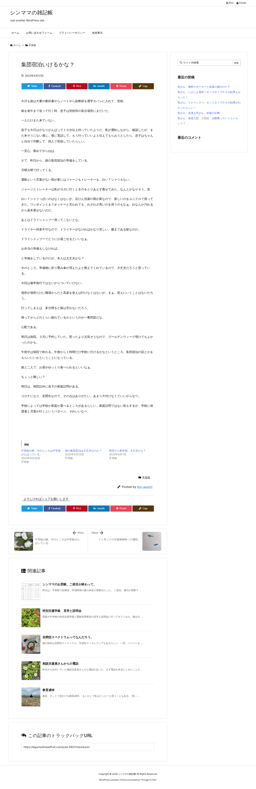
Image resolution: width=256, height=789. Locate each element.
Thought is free (148, 780)
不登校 (32, 45)
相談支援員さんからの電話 (61, 663)
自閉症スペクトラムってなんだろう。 (68, 637)
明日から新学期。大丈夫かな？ (127, 450)
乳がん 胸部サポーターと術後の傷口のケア (204, 86)
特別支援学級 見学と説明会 (62, 611)
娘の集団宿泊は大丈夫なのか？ (83, 450)
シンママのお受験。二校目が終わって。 (70, 584)
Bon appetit (144, 487)
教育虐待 (49, 690)
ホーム (17, 45)
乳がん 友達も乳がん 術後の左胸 (199, 112)
